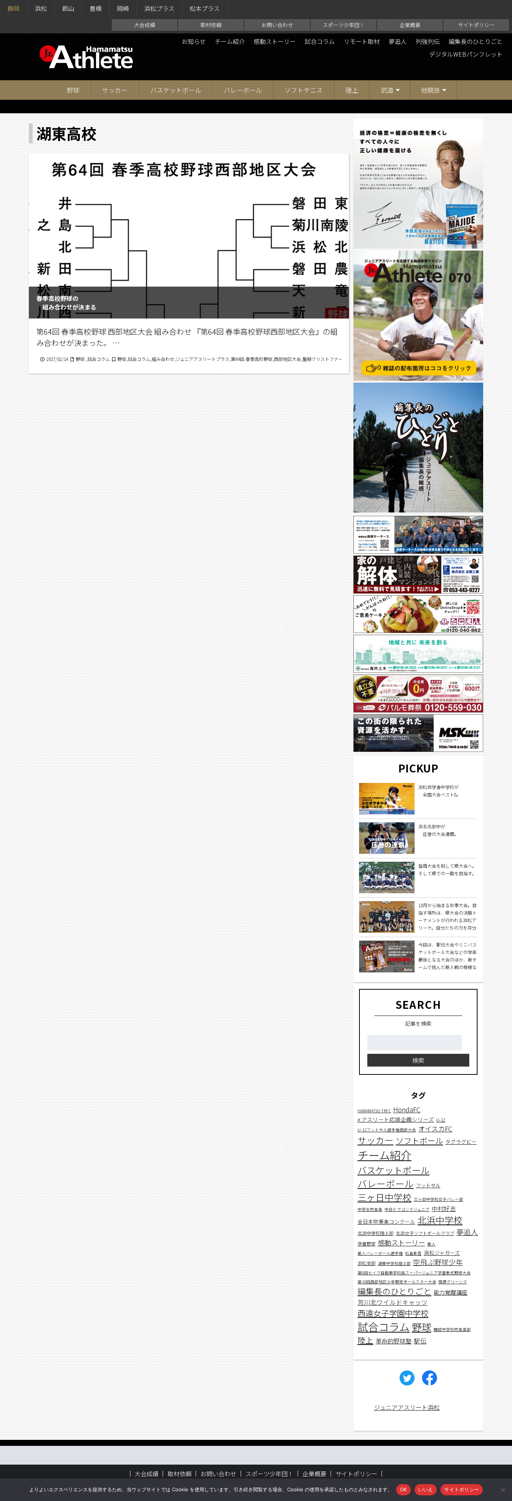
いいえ (425, 1489)
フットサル (428, 1185)
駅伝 (420, 1341)
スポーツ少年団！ (344, 25)
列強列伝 (428, 41)
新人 (431, 1244)
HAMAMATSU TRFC (374, 1111)
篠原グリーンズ (453, 1282)
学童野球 (367, 1243)
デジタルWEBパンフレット (466, 54)
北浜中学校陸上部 (376, 1233)
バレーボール (243, 90)
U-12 (440, 1119)
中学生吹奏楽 (370, 1210)
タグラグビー (461, 1141)
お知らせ (194, 41)
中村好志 (444, 1209)
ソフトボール (419, 1140)
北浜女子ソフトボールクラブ (425, 1233)
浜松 (41, 8)
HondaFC (407, 1110)
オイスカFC (435, 1128)
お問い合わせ (277, 25)
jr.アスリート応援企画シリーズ (396, 1119)
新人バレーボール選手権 (380, 1253)
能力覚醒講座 (450, 1293)
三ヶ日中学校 (385, 1197)
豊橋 (96, 8)
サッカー (114, 90)
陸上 (352, 90)
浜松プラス (159, 8)
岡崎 (123, 8)
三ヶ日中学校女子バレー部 (438, 1199)
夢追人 (398, 41)
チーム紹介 (230, 41)
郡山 (68, 8)
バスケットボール (175, 90)
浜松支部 (367, 1263)
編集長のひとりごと (476, 41)
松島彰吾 (413, 1253)
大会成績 (144, 25)
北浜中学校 (440, 1220)
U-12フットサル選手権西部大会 (387, 1130)
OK (403, 1489)
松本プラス (205, 8)
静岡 (13, 8)
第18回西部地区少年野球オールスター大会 (397, 1282)
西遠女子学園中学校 (393, 1313)
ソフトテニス (303, 90)
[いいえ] (502, 1489)
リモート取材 (362, 41)
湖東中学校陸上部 (394, 1264)
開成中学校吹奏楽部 (452, 1329)
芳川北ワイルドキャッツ (393, 1302)
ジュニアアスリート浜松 (407, 1407)
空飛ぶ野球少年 (438, 1262)
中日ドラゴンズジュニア (407, 1210)
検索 (418, 1060)
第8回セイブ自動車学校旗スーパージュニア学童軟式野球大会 (414, 1273)
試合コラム (320, 41)
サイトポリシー (476, 25)
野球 (73, 90)
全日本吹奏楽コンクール (386, 1222)
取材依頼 (211, 25)
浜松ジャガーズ (442, 1253)
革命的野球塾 (394, 1341)
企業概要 (410, 25)
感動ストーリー (275, 41)
